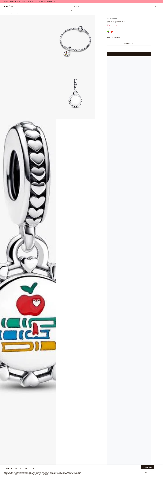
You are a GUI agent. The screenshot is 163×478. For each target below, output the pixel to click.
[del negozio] (152, 6)
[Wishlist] (149, 6)
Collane (111, 10)
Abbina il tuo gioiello (129, 43)
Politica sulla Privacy (37, 474)
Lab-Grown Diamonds (27, 10)
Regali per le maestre (17, 13)
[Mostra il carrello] (158, 6)
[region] (81, 471)
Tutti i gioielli (71, 10)
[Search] (74, 6)
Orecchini (136, 10)
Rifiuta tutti (147, 472)
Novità (57, 10)
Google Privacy (46, 474)
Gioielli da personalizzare (154, 10)
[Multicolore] (108, 31)
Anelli (123, 10)
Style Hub (44, 10)
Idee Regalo (10, 13)
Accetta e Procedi (147, 467)
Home (5, 13)
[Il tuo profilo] (155, 6)
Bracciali (98, 10)
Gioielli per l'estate (8, 10)
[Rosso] (111, 31)
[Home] (8, 6)
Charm (85, 10)
